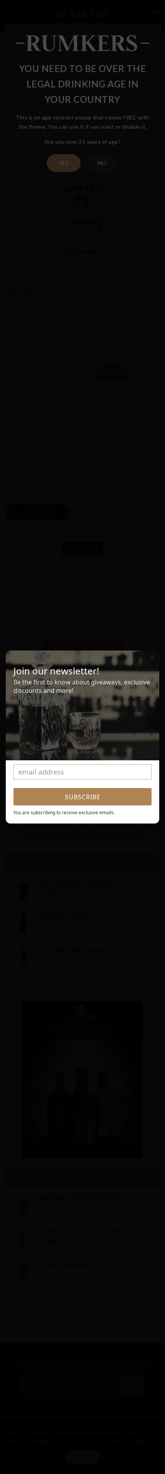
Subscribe (83, 797)
